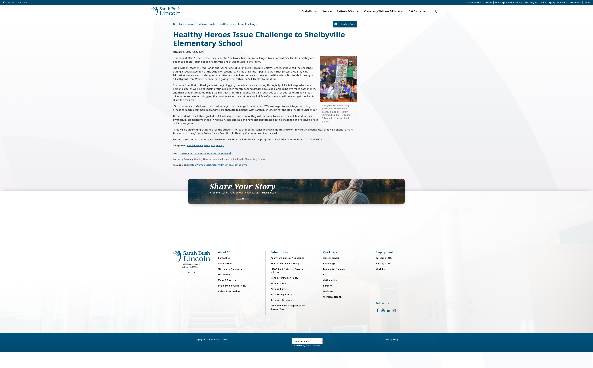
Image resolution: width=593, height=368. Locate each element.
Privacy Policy (392, 339)
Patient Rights (279, 288)
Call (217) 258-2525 (16, 2)
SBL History (224, 274)
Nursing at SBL (384, 263)
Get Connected (418, 11)
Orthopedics (330, 280)
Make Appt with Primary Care (511, 2)
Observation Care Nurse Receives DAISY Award (205, 153)
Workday (380, 269)
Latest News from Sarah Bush (197, 24)
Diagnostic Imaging (334, 269)
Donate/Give (225, 263)
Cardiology (329, 263)
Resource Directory (281, 300)
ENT (325, 274)
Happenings (217, 145)
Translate (315, 345)
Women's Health (332, 296)
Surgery (327, 285)
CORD (587, 2)
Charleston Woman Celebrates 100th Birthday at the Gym (215, 164)
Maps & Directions (228, 280)
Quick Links (331, 252)
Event (207, 145)
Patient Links (279, 252)
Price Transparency (281, 294)
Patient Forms (278, 283)
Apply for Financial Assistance (565, 2)
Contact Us (224, 257)
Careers (488, 2)
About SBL (225, 252)
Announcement (195, 145)
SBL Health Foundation (230, 269)
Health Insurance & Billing (285, 263)
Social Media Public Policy (232, 285)
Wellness (328, 291)
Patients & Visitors (348, 11)
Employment (384, 252)
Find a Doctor (310, 11)
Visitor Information (229, 291)
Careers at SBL (384, 257)
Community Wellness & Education (384, 11)
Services (327, 11)
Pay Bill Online (538, 2)
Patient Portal (473, 2)
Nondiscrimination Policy (284, 277)
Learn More (241, 199)
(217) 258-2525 (188, 272)
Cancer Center (331, 257)
